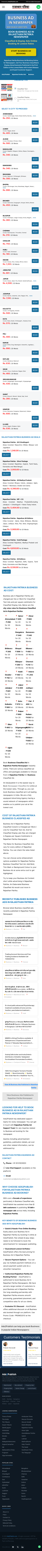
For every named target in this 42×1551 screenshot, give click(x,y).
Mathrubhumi (26, 1441)
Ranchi (23, 1496)
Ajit (3, 1447)
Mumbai (24, 1491)
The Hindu (5, 1419)
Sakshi (24, 1436)
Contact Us (6, 1517)
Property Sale (30, 1385)
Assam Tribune (7, 1425)
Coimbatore (6, 1477)
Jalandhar (5, 1485)
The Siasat (25, 1447)
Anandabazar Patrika (28, 1433)
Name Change (20, 1388)
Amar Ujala (25, 1430)
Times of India (6, 1416)
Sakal (3, 1439)
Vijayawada (5, 1499)
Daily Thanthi (26, 1444)
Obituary (6, 1391)
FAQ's (4, 1515)
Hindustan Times (27, 1416)
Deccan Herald (26, 1422)
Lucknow (5, 1491)
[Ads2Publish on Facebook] (13, 1547)
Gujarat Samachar (8, 1444)
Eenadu (4, 1436)
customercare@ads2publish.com (16, 1179)
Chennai (24, 1474)
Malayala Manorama (8, 1441)
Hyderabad (5, 1482)
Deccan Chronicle (27, 1419)
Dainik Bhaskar (26, 1425)
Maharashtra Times (8, 1450)
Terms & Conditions (9, 1526)
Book (35, 122)
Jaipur (23, 1485)
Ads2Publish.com (12, 1536)
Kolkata (23, 1488)
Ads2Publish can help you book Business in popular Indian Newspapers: (20, 1328)
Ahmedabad (6, 1468)
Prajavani (5, 1453)
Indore (23, 1482)
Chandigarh (6, 1474)
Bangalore (24, 1468)
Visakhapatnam (26, 1499)
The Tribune (6, 1422)
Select (6, 455)
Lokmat (24, 1439)
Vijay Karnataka (7, 1455)
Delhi (23, 1477)
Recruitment (18, 1385)
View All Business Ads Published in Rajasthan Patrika (21, 1086)
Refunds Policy (7, 1523)
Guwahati (24, 1479)
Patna (23, 1493)
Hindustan (5, 1430)
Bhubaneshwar (26, 1471)
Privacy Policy (7, 1520)
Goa (3, 1479)
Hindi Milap (5, 1433)
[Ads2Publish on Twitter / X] (18, 1547)
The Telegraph (26, 1453)
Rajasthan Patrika (27, 1428)
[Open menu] (3, 6)
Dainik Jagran (6, 1428)
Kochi (4, 1488)
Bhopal (4, 1471)
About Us (6, 1512)
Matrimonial (7, 1385)
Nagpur (4, 1493)
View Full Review (8, 1363)
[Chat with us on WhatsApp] (38, 7)
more (34, 116)
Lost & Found (32, 1388)
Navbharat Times (27, 1450)
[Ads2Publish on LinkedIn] (22, 1547)
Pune (3, 1496)
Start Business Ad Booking (21, 52)
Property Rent (8, 1388)
